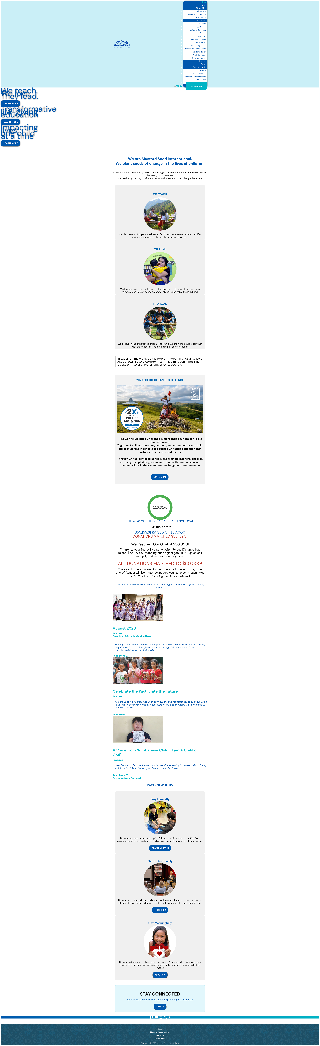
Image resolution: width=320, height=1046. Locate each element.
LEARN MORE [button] (160, 477)
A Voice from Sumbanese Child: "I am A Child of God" (155, 752)
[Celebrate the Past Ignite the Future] (138, 682)
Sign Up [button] (160, 1006)
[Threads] (169, 1017)
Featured (118, 633)
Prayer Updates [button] (160, 848)
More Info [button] (160, 910)
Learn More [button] (11, 103)
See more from (127, 778)
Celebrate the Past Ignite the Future (145, 691)
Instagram (160, 1017)
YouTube (155, 1017)
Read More (119, 655)
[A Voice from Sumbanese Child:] (138, 741)
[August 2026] (138, 619)
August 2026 (124, 628)
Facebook (151, 1017)
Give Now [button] (160, 975)
